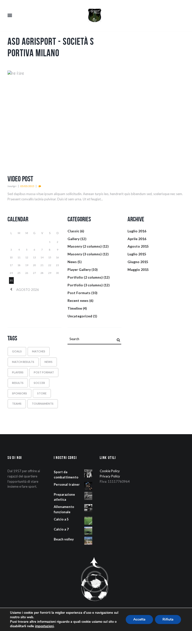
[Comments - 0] (40, 186)
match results (23, 361)
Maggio (138, 269)
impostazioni (44, 626)
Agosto (138, 246)
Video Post (20, 179)
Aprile (137, 239)
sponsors (19, 393)
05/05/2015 (27, 186)
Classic (73, 231)
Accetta (139, 619)
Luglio (137, 231)
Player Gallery (79, 269)
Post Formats (79, 293)
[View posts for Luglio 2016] (11, 289)
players (18, 372)
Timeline (75, 308)
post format (44, 372)
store (41, 393)
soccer (39, 382)
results (18, 382)
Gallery (74, 239)
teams (17, 403)
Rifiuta (168, 619)
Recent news (78, 300)
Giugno (138, 262)
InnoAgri (12, 186)
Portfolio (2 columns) (85, 277)
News (72, 262)
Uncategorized (80, 316)
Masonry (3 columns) (85, 254)
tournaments (43, 403)
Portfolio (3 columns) (85, 285)
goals (17, 351)
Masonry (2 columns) (85, 246)
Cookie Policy (110, 471)
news (48, 361)
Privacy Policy (110, 476)
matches (38, 351)
